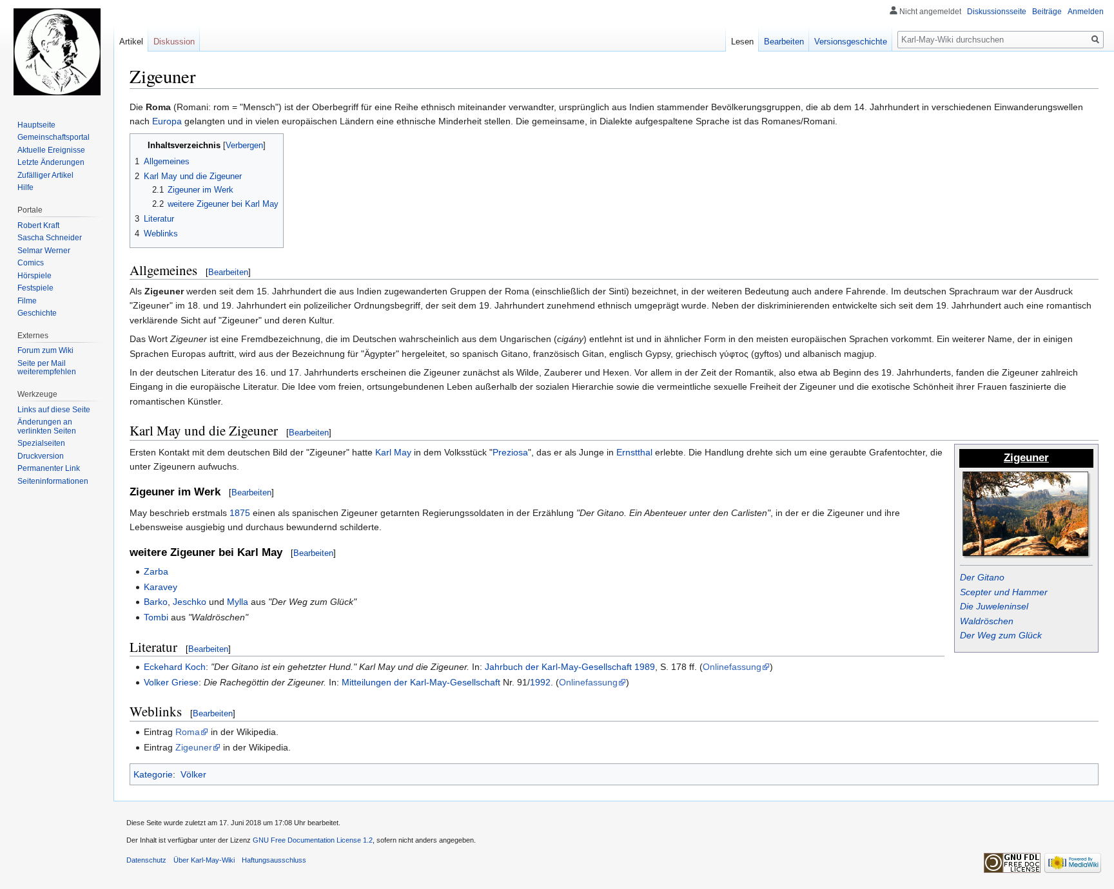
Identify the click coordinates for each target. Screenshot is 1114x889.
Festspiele (35, 287)
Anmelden (1086, 11)
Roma (187, 732)
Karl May (393, 452)
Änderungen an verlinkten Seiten (46, 426)
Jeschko (189, 602)
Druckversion (40, 456)
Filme (27, 300)
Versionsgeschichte (850, 41)
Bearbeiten (228, 272)
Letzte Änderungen (50, 162)
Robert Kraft (38, 225)
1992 (540, 682)
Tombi (156, 617)
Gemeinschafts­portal (53, 137)
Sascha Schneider (49, 237)
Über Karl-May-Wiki (204, 860)
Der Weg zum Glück (1001, 635)
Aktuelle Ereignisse (51, 150)
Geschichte (37, 313)
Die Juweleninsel (994, 606)
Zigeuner (193, 747)
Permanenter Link (48, 468)
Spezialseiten (41, 443)
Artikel (131, 41)
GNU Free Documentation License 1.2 (313, 840)
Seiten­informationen (52, 481)
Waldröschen (986, 621)
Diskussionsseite (996, 11)
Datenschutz (146, 860)
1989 (644, 667)
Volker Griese (171, 682)
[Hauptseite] (56, 51)
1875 (240, 513)
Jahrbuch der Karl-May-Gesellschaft (558, 667)
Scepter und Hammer (1004, 592)
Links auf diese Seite (53, 409)
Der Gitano (982, 577)
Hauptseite (36, 124)
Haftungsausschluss (274, 860)
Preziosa (510, 452)
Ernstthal (634, 452)
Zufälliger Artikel (45, 175)
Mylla (237, 602)
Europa (167, 121)
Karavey (160, 587)
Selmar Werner (43, 250)
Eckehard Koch (175, 667)
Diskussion (174, 41)
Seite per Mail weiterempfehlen (46, 368)
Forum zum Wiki (45, 350)
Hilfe (25, 187)
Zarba (156, 571)
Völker (193, 774)
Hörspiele (34, 275)
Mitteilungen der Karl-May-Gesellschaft (421, 682)
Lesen (742, 41)
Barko (156, 602)
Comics (30, 262)
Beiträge (1047, 11)
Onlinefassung (732, 667)
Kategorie (153, 774)
